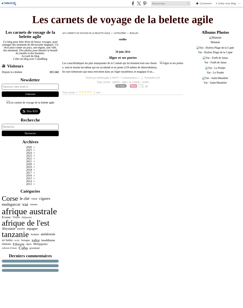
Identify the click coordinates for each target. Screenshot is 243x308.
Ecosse (6, 217)
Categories (119, 33)
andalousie (48, 234)
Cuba (23, 248)
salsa (35, 240)
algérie (29, 244)
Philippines (40, 244)
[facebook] (133, 3)
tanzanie (15, 234)
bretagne (25, 240)
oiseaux (34, 204)
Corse (10, 198)
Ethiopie (18, 244)
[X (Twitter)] (139, 3)
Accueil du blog (30, 56)
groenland (34, 248)
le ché (24, 199)
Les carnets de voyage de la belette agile (86, 33)
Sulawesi (26, 217)
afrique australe (29, 211)
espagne (32, 228)
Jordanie (35, 234)
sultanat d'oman (9, 248)
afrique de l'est (25, 223)
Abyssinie (8, 228)
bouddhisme (48, 240)
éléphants (6, 244)
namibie (21, 228)
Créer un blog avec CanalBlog (30, 58)
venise (34, 198)
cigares (44, 199)
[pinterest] (144, 3)
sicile (17, 240)
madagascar (11, 204)
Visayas (16, 217)
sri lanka (7, 240)
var (25, 204)
